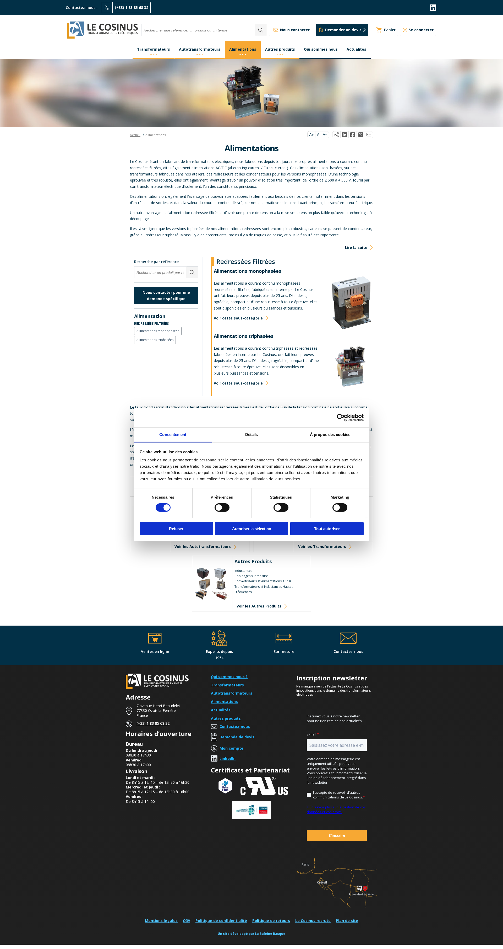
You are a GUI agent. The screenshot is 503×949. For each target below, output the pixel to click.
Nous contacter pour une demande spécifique (166, 295)
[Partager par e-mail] (369, 134)
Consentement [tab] (172, 434)
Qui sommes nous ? (229, 676)
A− (325, 134)
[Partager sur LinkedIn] (345, 134)
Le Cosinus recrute (313, 920)
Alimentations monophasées (157, 331)
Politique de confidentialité (221, 920)
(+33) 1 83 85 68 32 (131, 7)
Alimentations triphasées (154, 340)
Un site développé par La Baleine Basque (251, 934)
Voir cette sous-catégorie (238, 318)
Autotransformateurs (199, 49)
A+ (311, 134)
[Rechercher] (261, 30)
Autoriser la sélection (251, 528)
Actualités (356, 49)
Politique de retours (271, 920)
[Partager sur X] (361, 134)
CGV (186, 920)
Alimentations (242, 49)
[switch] (222, 507)
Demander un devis (343, 29)
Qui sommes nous (321, 49)
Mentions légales (161, 920)
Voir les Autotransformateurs (202, 546)
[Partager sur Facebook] (353, 134)
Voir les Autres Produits (259, 606)
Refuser (176, 528)
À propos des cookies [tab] (330, 434)
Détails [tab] (251, 434)
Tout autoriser (327, 528)
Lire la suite (356, 247)
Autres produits (280, 49)
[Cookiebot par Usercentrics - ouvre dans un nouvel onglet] (341, 417)
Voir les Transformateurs (322, 546)
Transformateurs (153, 49)
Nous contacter (295, 29)
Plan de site (347, 920)
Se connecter (421, 29)
